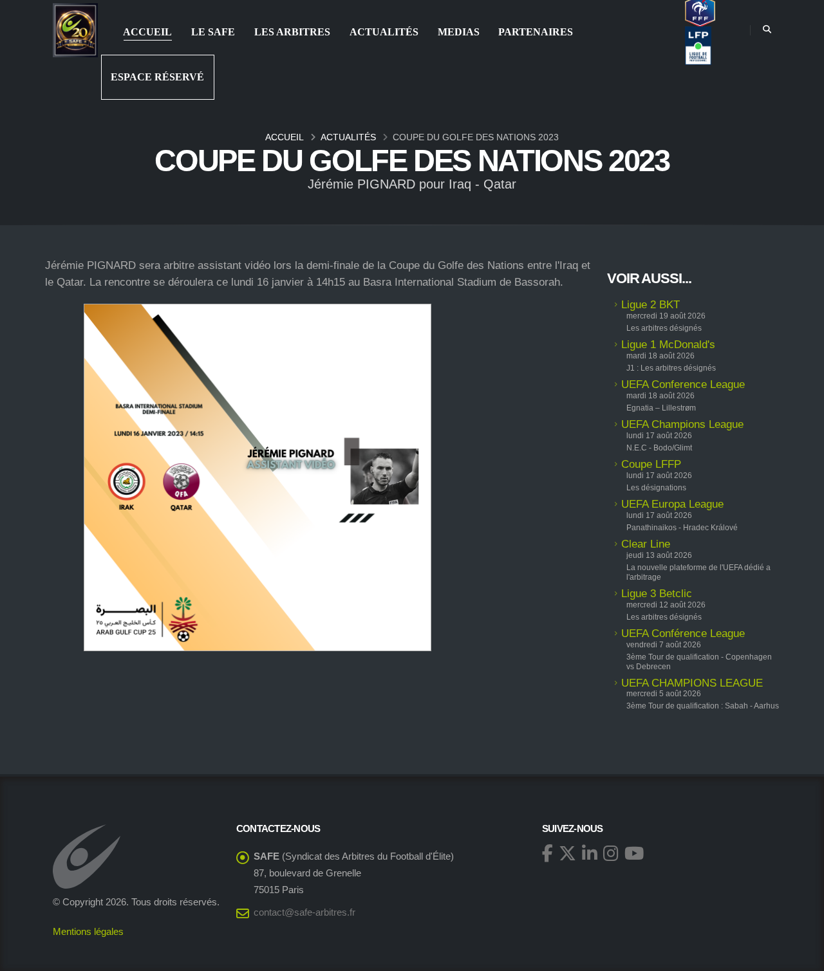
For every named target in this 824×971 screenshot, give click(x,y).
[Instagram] (611, 853)
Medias (459, 31)
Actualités (384, 31)
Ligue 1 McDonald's (668, 344)
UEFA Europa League (672, 504)
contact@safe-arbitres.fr (304, 912)
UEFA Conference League (683, 384)
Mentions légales (88, 931)
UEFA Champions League (682, 424)
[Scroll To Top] (801, 956)
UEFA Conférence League (683, 633)
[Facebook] (547, 853)
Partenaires (535, 31)
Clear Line (645, 544)
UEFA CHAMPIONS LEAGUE (692, 683)
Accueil (147, 31)
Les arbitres (292, 31)
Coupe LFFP (651, 464)
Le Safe (213, 31)
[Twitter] (567, 853)
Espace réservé (157, 76)
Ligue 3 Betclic (656, 593)
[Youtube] (634, 853)
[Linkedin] (589, 853)
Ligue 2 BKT (650, 305)
